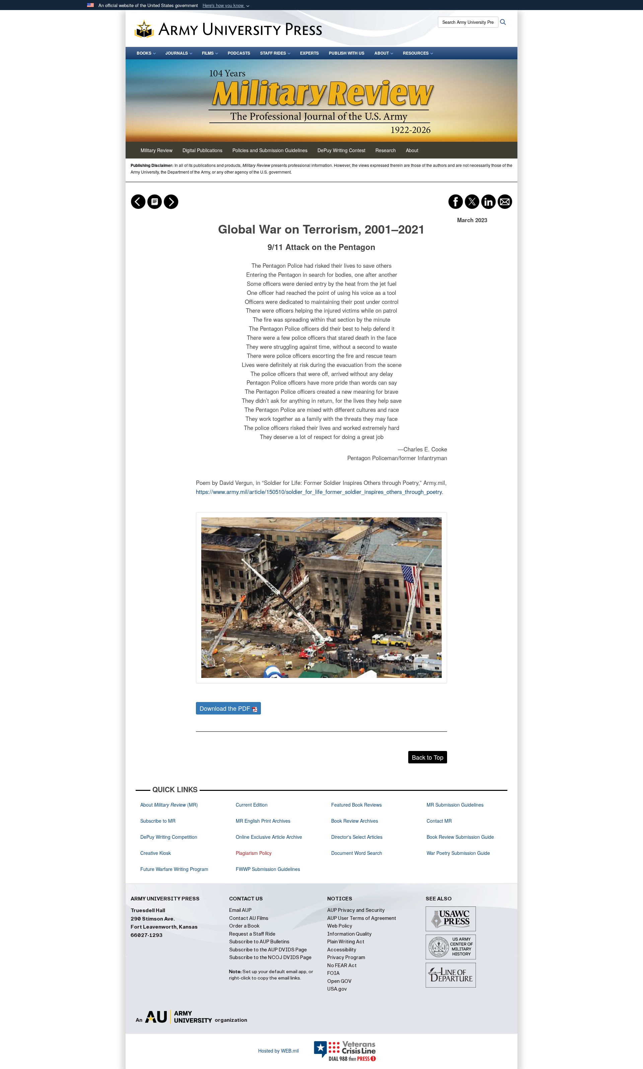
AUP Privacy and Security (356, 910)
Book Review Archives (354, 820)
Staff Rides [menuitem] (273, 53)
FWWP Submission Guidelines (268, 869)
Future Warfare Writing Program (174, 869)
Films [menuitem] (208, 53)
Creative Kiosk (155, 853)
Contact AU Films (248, 918)
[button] (227, 5)
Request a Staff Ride (252, 934)
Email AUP (240, 910)
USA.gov (337, 989)
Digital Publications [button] (202, 150)
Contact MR (439, 820)
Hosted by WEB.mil (278, 1050)
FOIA (333, 973)
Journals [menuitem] (176, 53)
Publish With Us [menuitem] (346, 53)
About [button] (412, 150)
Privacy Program (346, 957)
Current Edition (252, 804)
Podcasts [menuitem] (239, 53)
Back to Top (427, 757)
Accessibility (341, 950)
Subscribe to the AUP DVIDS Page (268, 950)
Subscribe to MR (157, 820)
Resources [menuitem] (416, 53)
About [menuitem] (381, 53)
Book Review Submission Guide (460, 836)
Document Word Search (356, 853)
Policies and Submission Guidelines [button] (269, 150)
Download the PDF (226, 708)
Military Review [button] (156, 150)
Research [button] (385, 150)
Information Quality (349, 934)
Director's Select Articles (356, 836)
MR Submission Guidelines (455, 804)
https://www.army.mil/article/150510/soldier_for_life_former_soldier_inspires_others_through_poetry (319, 492)
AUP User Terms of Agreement (361, 918)
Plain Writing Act (345, 942)
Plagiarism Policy (254, 853)
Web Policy (339, 926)
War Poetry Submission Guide (458, 853)
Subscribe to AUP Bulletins (259, 942)
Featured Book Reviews (356, 804)
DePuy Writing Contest (341, 150)
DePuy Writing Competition (168, 836)
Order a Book (244, 926)
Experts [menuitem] (309, 53)
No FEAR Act (342, 965)
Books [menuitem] (144, 53)
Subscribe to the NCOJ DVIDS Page (270, 957)
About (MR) (169, 804)
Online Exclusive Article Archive (269, 836)
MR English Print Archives (263, 820)
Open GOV (339, 981)
